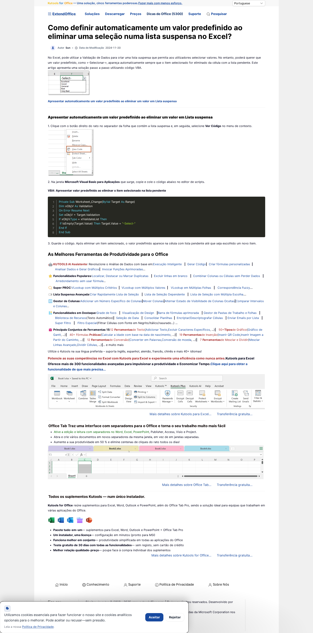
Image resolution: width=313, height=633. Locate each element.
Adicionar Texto (156, 329)
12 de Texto (127, 329)
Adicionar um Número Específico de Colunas (111, 301)
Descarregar (115, 14)
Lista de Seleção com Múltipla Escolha (216, 294)
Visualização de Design (138, 313)
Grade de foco (106, 313)
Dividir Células (87, 345)
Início (64, 584)
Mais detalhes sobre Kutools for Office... (181, 555)
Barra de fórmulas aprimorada (178, 313)
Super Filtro (63, 323)
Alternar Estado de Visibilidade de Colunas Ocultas (200, 301)
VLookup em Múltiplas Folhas (191, 287)
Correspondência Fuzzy (234, 287)
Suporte (194, 14)
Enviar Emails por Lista (243, 318)
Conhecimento (98, 584)
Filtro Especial (87, 323)
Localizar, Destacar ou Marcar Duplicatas (120, 276)
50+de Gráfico (233, 329)
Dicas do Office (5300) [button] (165, 14)
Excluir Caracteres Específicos (189, 329)
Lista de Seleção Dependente (165, 294)
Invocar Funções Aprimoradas (122, 269)
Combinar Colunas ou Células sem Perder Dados (226, 276)
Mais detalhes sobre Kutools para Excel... (180, 414)
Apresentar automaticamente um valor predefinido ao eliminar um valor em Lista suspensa (112, 101)
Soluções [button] (92, 14)
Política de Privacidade (176, 584)
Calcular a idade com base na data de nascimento (136, 334)
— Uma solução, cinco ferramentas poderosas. (115, 3)
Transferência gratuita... (235, 414)
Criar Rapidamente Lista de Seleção (114, 294)
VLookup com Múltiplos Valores (143, 287)
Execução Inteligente (167, 264)
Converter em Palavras (145, 340)
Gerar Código (196, 264)
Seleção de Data (127, 318)
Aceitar (154, 617)
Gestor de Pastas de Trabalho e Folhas (230, 313)
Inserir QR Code (229, 334)
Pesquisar (219, 14)
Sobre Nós (221, 584)
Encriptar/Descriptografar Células (200, 318)
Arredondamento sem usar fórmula (79, 281)
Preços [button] (135, 14)
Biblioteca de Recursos (70, 318)
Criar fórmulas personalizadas (229, 264)
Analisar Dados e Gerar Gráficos (77, 269)
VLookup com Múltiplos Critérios (94, 287)
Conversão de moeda (176, 340)
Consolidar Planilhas (158, 318)
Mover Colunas (153, 301)
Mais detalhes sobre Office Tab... (186, 485)
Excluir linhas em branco (170, 276)
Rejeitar (175, 617)
